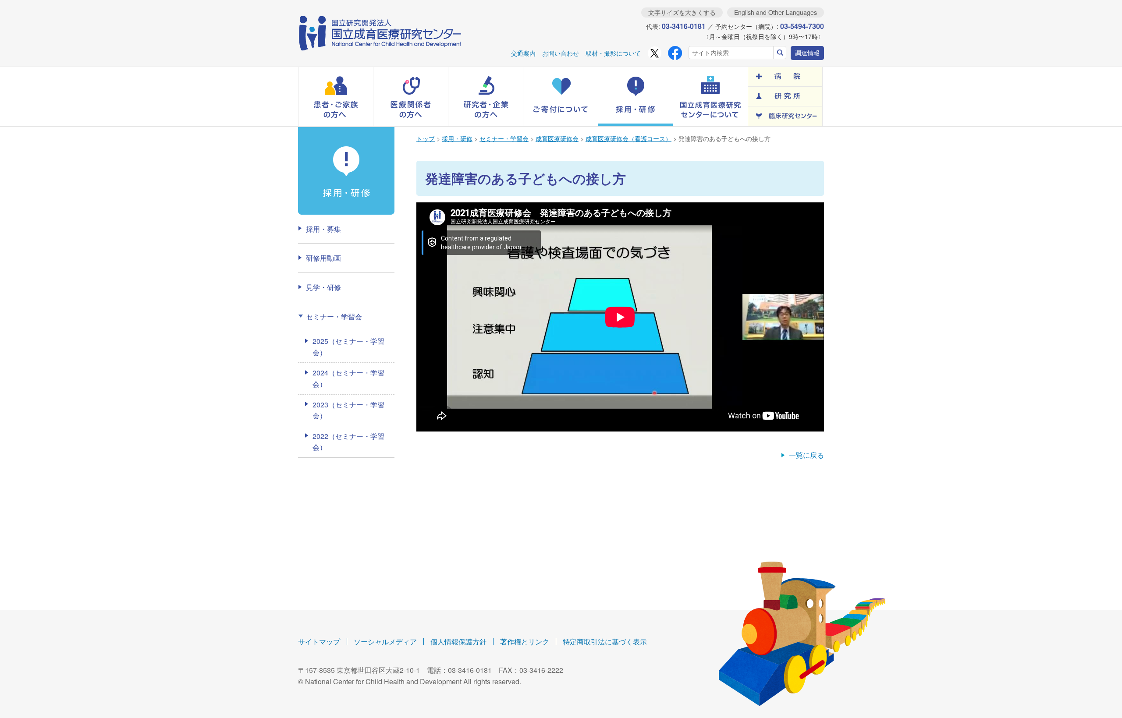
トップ (425, 138)
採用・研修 (457, 138)
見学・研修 (323, 287)
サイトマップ (319, 642)
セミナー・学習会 (504, 138)
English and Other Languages (775, 12)
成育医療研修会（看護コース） (628, 138)
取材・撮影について (613, 53)
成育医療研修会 (557, 138)
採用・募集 (323, 229)
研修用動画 (323, 258)
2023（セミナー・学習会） (348, 410)
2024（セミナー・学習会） (348, 378)
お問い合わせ (560, 53)
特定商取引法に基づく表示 (605, 642)
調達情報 (807, 52)
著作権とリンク (524, 642)
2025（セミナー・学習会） (348, 346)
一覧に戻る (806, 455)
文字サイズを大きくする (682, 12)
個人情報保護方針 (458, 642)
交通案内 (523, 53)
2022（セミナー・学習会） (348, 442)
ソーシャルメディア (385, 642)
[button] (335, 96)
